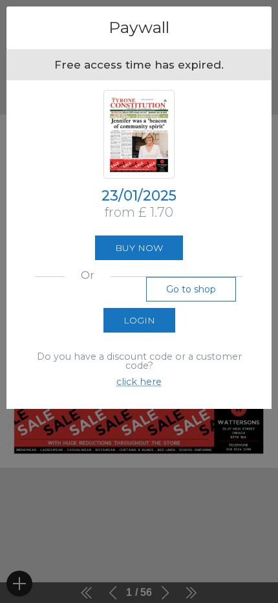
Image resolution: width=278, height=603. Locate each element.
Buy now (139, 248)
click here (139, 381)
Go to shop (191, 289)
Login (139, 320)
